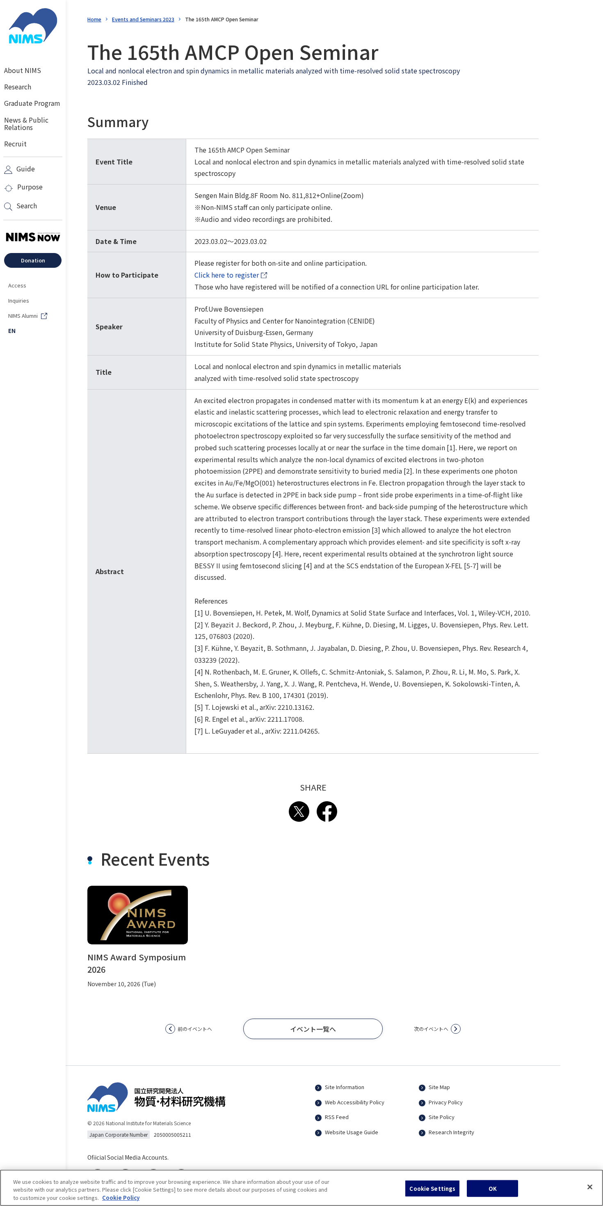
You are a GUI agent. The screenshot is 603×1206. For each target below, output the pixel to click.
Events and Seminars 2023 (143, 19)
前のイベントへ (195, 1028)
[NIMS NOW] (33, 237)
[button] (313, 1029)
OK (493, 1188)
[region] (301, 1188)
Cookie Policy (120, 1197)
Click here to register (230, 275)
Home (94, 19)
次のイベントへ (431, 1028)
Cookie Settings (432, 1188)
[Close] (590, 1187)
